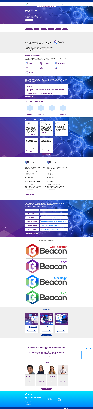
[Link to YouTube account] (65, 408)
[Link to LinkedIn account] (67, 408)
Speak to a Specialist (46, 388)
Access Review (60, 330)
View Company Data (30, 151)
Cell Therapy (59, 399)
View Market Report (46, 330)
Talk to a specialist (46, 154)
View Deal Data (44, 151)
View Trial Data (44, 132)
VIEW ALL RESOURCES (46, 335)
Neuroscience (59, 401)
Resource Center (48, 398)
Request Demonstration (31, 233)
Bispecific (59, 398)
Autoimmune (59, 397)
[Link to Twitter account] (64, 408)
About (47, 396)
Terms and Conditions (49, 399)
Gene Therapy (59, 400)
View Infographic (31, 330)
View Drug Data (30, 134)
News (47, 397)
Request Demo (29, 96)
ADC (58, 396)
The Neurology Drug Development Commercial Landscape (46, 327)
